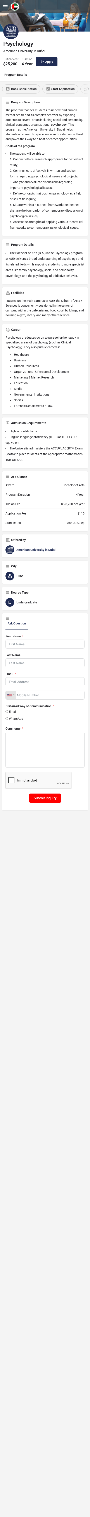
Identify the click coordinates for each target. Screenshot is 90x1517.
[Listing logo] (11, 31)
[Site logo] (15, 6)
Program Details (15, 74)
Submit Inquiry (45, 798)
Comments (13, 728)
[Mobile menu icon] (5, 6)
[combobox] (11, 695)
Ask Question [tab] (17, 623)
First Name (13, 636)
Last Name (13, 655)
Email (9, 674)
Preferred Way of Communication (28, 706)
